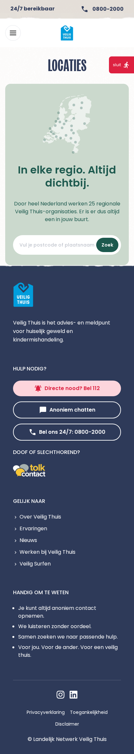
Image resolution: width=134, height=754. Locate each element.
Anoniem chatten (72, 410)
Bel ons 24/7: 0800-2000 (72, 432)
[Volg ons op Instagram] (60, 695)
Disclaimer (67, 724)
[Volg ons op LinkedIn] (73, 695)
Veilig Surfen (35, 563)
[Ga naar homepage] (67, 33)
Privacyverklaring (46, 712)
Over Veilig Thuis (40, 516)
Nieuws (28, 540)
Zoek (107, 245)
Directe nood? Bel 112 (72, 388)
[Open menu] (13, 33)
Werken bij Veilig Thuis (47, 552)
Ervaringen (33, 528)
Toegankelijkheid (89, 712)
